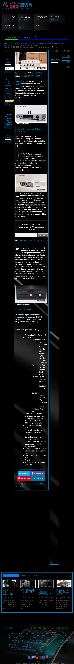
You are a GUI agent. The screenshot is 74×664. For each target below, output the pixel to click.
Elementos (17, 43)
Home (6, 43)
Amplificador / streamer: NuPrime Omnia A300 (28, 130)
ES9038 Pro (34, 76)
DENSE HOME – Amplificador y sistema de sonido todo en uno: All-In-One (30, 68)
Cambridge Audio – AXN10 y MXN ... (28, 592)
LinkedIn (39, 478)
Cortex (25, 76)
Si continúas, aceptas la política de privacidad (34, 240)
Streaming (26, 45)
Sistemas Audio (9, 45)
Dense (29, 76)
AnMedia (44, 663)
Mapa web (15, 637)
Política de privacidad (64, 634)
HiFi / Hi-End (31, 43)
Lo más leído (37, 576)
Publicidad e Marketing (40, 636)
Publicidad (15, 635)
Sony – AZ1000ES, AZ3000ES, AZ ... (45, 592)
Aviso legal (64, 640)
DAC (11, 43)
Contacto (63, 642)
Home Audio (39, 43)
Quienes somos (17, 633)
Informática (40, 633)
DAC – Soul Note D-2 (23, 309)
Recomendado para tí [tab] (10, 576)
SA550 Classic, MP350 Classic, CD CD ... (63, 592)
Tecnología (34, 45)
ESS (39, 76)
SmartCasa (18, 45)
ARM (22, 76)
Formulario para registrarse (17, 641)
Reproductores (58, 43)
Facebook (38, 473)
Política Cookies (66, 637)
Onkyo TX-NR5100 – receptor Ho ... (9, 592)
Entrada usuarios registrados (15, 646)
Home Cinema (49, 43)
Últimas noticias (25, 576)
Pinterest (25, 478)
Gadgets (24, 43)
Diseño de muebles (39, 641)
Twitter (25, 473)
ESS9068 (42, 76)
